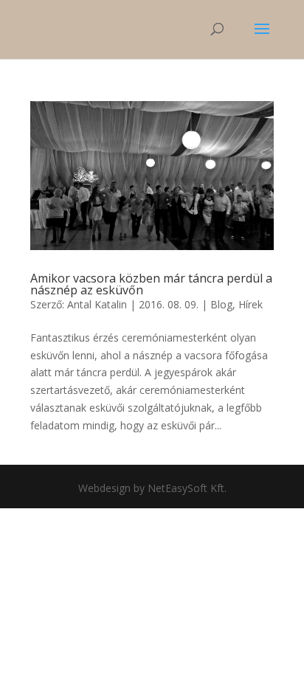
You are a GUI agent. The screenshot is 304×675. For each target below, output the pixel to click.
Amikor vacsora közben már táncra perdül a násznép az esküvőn (151, 284)
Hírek (250, 304)
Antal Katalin (97, 304)
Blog (221, 304)
